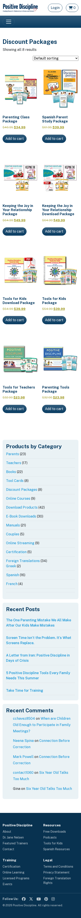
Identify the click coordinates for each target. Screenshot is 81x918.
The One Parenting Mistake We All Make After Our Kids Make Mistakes (38, 622)
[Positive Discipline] (20, 7)
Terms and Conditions (58, 866)
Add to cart (14, 139)
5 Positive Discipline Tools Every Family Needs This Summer (38, 675)
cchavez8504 (24, 718)
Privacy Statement (56, 872)
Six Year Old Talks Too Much (49, 789)
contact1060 (23, 773)
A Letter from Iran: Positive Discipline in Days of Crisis (38, 658)
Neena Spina (23, 741)
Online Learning (13, 872)
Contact (8, 849)
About (7, 831)
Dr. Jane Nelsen (13, 837)
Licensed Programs (16, 878)
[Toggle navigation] (9, 21)
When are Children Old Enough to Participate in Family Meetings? (42, 724)
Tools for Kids (53, 843)
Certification (11, 866)
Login (55, 8)
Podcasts (50, 837)
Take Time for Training (24, 690)
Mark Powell (23, 757)
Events (7, 884)
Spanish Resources (56, 849)
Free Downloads (54, 831)
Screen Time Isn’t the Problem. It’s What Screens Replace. (38, 640)
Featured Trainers (15, 843)
